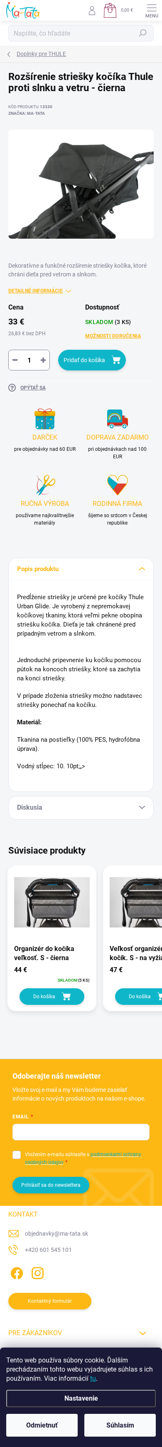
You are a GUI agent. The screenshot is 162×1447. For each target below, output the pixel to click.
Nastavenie (81, 1398)
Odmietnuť (42, 1425)
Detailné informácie (35, 291)
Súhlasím (120, 1425)
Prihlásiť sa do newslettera (51, 1185)
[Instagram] (36, 1272)
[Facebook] (15, 1272)
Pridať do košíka (84, 360)
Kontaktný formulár (50, 1301)
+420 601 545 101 (48, 1249)
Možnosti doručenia (113, 336)
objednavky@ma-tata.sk (56, 1233)
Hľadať (143, 33)
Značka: (26, 113)
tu (93, 1378)
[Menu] (151, 10)
